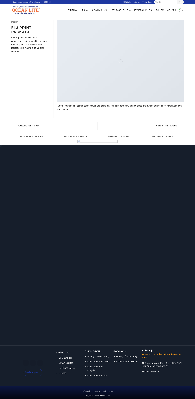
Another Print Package (167, 126)
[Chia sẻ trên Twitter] (16, 57)
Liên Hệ (62, 373)
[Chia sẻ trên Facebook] (13, 57)
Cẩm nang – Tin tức (121, 10)
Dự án (85, 10)
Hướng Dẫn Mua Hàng (98, 356)
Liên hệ (137, 2)
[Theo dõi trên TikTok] (33, 363)
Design (14, 22)
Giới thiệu (127, 2)
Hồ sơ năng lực (99, 10)
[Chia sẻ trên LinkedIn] (26, 57)
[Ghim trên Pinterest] (22, 57)
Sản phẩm (72, 10)
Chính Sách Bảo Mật (97, 375)
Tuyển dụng (146, 2)
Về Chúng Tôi (65, 358)
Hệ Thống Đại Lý (67, 368)
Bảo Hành (171, 10)
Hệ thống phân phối (143, 10)
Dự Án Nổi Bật (66, 363)
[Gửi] (180, 2)
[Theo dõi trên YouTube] (40, 363)
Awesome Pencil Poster (28, 126)
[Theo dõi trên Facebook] (26, 363)
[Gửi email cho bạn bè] (19, 57)
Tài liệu (160, 10)
